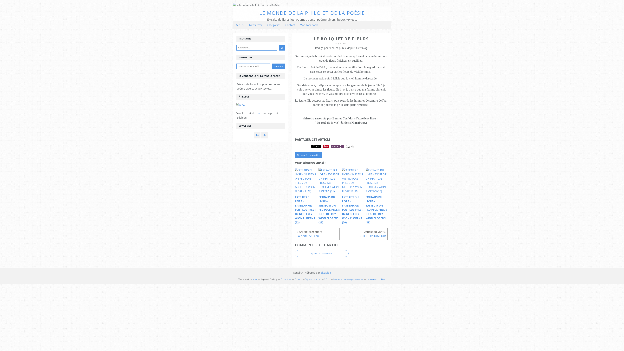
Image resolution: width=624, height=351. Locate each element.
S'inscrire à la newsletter (308, 155)
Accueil (240, 25)
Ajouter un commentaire (321, 253)
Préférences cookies (375, 279)
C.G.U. (327, 279)
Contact (290, 25)
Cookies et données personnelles (348, 279)
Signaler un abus (313, 279)
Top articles (286, 279)
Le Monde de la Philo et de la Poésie (312, 13)
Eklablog (326, 272)
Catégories (273, 25)
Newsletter (255, 25)
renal (259, 113)
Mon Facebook (309, 25)
